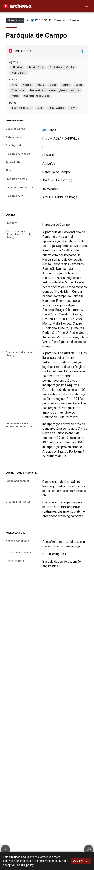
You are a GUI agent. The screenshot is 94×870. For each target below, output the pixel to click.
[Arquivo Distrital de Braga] (17, 7)
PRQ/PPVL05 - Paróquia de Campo (57, 20)
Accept (78, 860)
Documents (14, 20)
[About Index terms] (83, 51)
